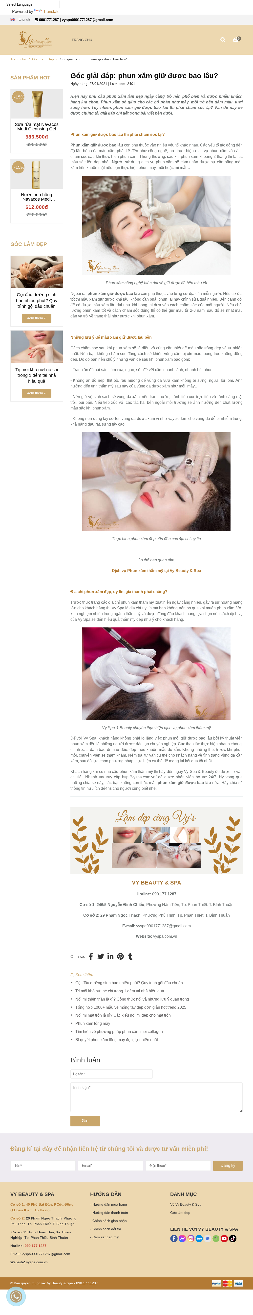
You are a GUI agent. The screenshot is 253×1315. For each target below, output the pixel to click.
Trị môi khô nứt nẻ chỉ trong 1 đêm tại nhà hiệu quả (119, 991)
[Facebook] (91, 957)
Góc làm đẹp (180, 1213)
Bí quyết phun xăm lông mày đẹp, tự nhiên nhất (116, 1040)
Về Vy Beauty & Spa (185, 1204)
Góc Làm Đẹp (44, 59)
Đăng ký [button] (228, 1165)
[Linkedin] (111, 957)
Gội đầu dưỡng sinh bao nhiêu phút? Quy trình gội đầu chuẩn (129, 983)
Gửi (85, 1121)
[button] (20, 20)
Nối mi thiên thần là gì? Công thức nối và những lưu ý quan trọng (132, 999)
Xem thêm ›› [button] (36, 318)
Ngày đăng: (79, 84)
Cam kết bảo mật (105, 1237)
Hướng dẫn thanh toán (110, 1213)
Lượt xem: (118, 84)
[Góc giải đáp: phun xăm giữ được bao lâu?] (156, 810)
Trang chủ (20, 59)
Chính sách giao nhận (109, 1221)
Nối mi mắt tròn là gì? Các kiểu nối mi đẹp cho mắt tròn (123, 1015)
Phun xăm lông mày (92, 1023)
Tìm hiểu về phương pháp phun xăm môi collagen (119, 1031)
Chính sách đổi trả (106, 1229)
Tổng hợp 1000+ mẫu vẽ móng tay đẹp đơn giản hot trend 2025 (130, 1007)
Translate (51, 11)
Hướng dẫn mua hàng (109, 1204)
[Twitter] (101, 957)
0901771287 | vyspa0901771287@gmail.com (75, 20)
